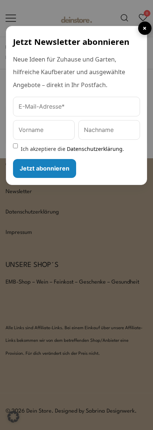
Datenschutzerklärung (95, 148)
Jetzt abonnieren (44, 168)
